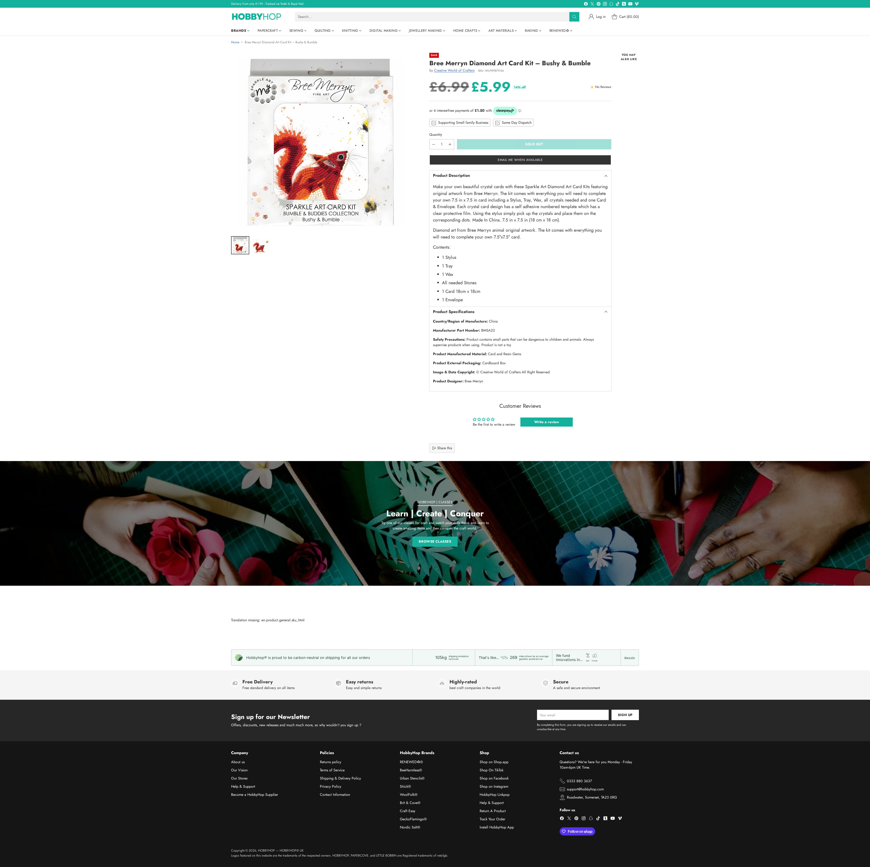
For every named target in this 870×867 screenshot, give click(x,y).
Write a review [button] (546, 422)
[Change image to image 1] (240, 245)
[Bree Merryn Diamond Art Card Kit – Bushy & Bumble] (320, 142)
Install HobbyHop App (497, 827)
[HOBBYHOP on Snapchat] (611, 5)
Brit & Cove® (410, 802)
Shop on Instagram (494, 786)
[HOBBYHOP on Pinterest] (598, 5)
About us (238, 762)
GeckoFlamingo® (413, 819)
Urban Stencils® (412, 778)
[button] (520, 160)
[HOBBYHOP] (259, 16)
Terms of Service (332, 770)
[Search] (574, 17)
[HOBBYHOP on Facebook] (586, 5)
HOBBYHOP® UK (292, 850)
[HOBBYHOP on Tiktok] (617, 5)
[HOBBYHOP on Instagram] (605, 5)
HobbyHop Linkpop (495, 794)
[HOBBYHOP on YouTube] (630, 5)
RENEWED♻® (411, 762)
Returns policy (330, 762)
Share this (444, 448)
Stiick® (405, 786)
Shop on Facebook (494, 778)
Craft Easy (407, 811)
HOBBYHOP (266, 850)
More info (629, 657)
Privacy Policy (330, 786)
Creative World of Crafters (454, 70)
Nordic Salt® (410, 827)
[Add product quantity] (450, 144)
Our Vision (239, 770)
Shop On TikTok (491, 770)
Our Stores (239, 778)
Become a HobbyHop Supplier (254, 794)
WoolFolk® (409, 794)
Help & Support (243, 786)
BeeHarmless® (411, 770)
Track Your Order (492, 819)
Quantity (435, 134)
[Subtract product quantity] (434, 144)
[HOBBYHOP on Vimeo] (636, 5)
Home (235, 42)
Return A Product (493, 811)
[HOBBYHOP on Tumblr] (624, 5)
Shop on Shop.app (494, 762)
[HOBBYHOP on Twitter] (592, 5)
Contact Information (335, 794)
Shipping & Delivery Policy (340, 778)
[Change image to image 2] (261, 245)
